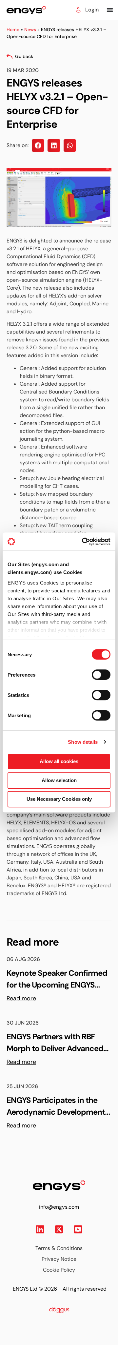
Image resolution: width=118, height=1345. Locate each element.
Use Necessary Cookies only (59, 799)
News (30, 29)
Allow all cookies (59, 761)
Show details (83, 742)
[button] (38, 145)
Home (13, 29)
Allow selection (59, 780)
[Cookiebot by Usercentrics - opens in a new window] (83, 541)
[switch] (95, 672)
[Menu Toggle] (110, 10)
